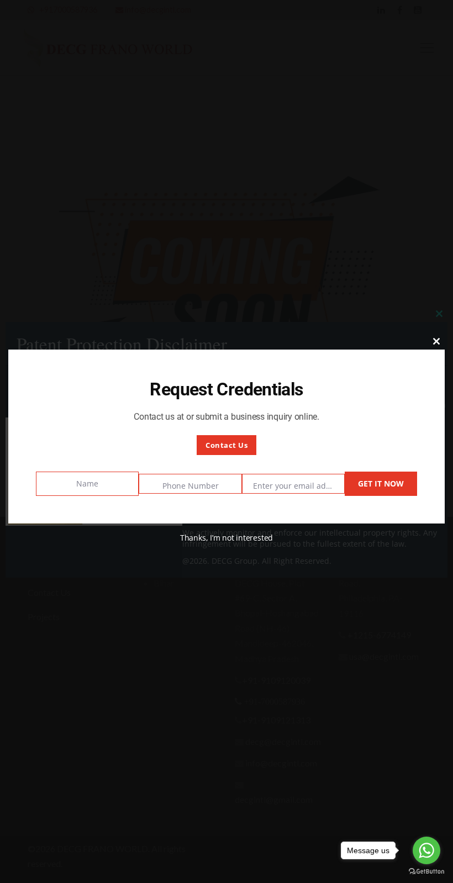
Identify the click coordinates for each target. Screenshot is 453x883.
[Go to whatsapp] (426, 850)
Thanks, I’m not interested (226, 537)
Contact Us (226, 445)
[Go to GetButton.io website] (426, 871)
